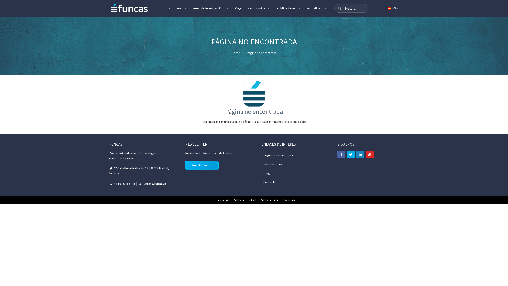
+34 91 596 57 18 (125, 184)
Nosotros (174, 8)
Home (236, 53)
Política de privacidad (245, 200)
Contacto (269, 182)
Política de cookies (270, 200)
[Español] (392, 8)
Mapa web (289, 200)
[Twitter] (351, 154)
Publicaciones (286, 8)
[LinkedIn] (360, 154)
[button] (340, 8)
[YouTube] (370, 154)
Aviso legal (223, 200)
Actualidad (314, 8)
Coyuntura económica (250, 8)
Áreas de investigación (208, 8)
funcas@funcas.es (154, 184)
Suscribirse (199, 165)
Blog (266, 173)
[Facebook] (341, 154)
